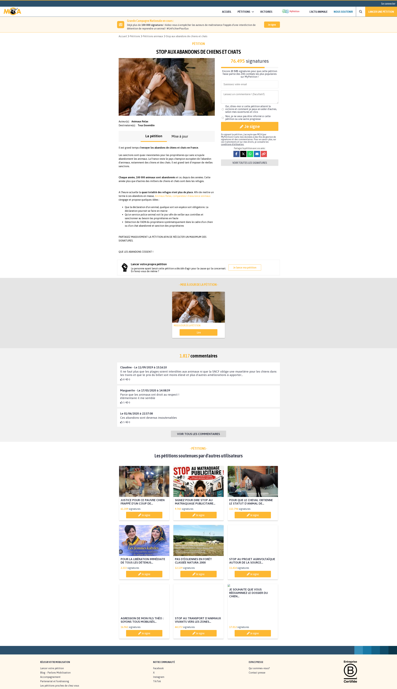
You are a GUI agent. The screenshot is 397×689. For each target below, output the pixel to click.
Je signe (272, 24)
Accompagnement (50, 680)
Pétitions (135, 36)
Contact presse (257, 676)
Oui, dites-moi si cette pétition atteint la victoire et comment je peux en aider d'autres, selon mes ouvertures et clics (251, 109)
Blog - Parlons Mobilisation (55, 676)
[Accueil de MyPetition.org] (12, 12)
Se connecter (388, 3)
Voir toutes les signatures (249, 162)
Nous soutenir (343, 11)
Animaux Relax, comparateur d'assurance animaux (182, 196)
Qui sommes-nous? (259, 671)
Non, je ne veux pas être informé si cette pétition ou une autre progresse (248, 117)
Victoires (266, 11)
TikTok (157, 684)
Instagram (158, 680)
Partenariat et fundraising (54, 684)
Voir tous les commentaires (198, 434)
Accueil (226, 11)
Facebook (158, 671)
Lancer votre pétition (52, 671)
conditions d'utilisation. (232, 144)
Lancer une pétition (381, 11)
